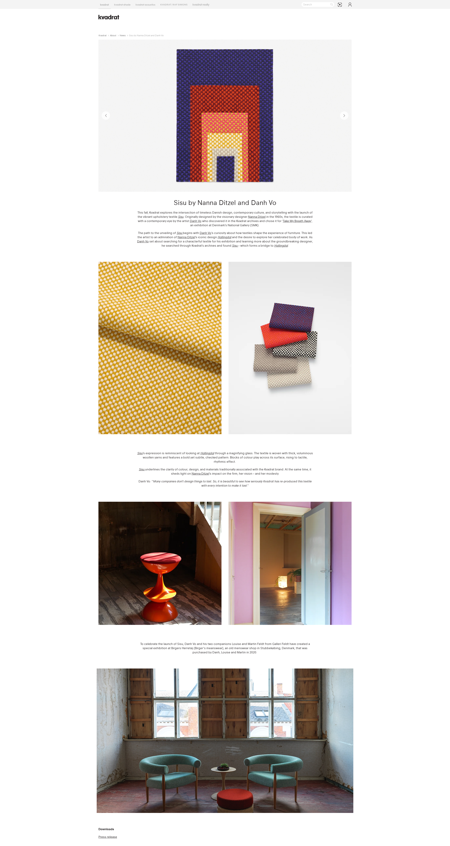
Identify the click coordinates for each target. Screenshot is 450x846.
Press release (107, 837)
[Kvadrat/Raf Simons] (174, 4)
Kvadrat (103, 35)
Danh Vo (195, 221)
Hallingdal (224, 237)
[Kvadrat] (104, 4)
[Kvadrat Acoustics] (145, 4)
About (113, 35)
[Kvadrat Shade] (122, 4)
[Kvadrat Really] (201, 4)
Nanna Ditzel (257, 216)
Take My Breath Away (297, 221)
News (123, 35)
